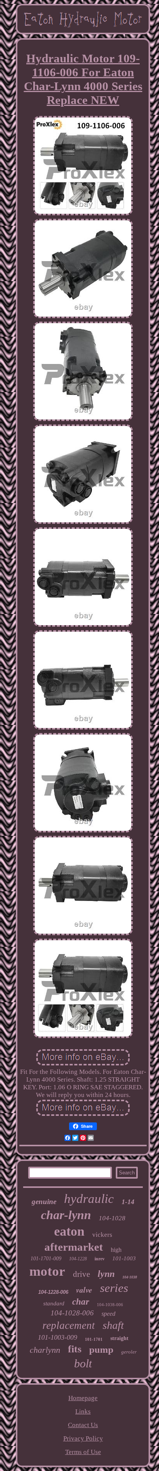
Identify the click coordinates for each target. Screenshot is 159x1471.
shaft (113, 1325)
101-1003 (124, 1258)
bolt (83, 1363)
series (114, 1288)
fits (74, 1349)
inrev (100, 1258)
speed (108, 1313)
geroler (129, 1352)
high (116, 1249)
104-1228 (78, 1258)
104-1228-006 (53, 1292)
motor (47, 1271)
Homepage (83, 1398)
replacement (68, 1325)
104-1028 (112, 1218)
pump (101, 1349)
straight (119, 1338)
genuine (44, 1202)
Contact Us (83, 1425)
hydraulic (89, 1199)
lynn (106, 1274)
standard (53, 1303)
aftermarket (73, 1247)
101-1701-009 (45, 1258)
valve (84, 1289)
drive (81, 1274)
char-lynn (66, 1215)
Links (83, 1411)
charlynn (45, 1350)
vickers (102, 1234)
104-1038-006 (110, 1304)
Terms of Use (83, 1452)
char (80, 1302)
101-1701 (94, 1339)
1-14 (128, 1202)
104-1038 (129, 1277)
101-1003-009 (57, 1337)
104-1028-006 (72, 1313)
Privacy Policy (83, 1438)
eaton (69, 1231)
